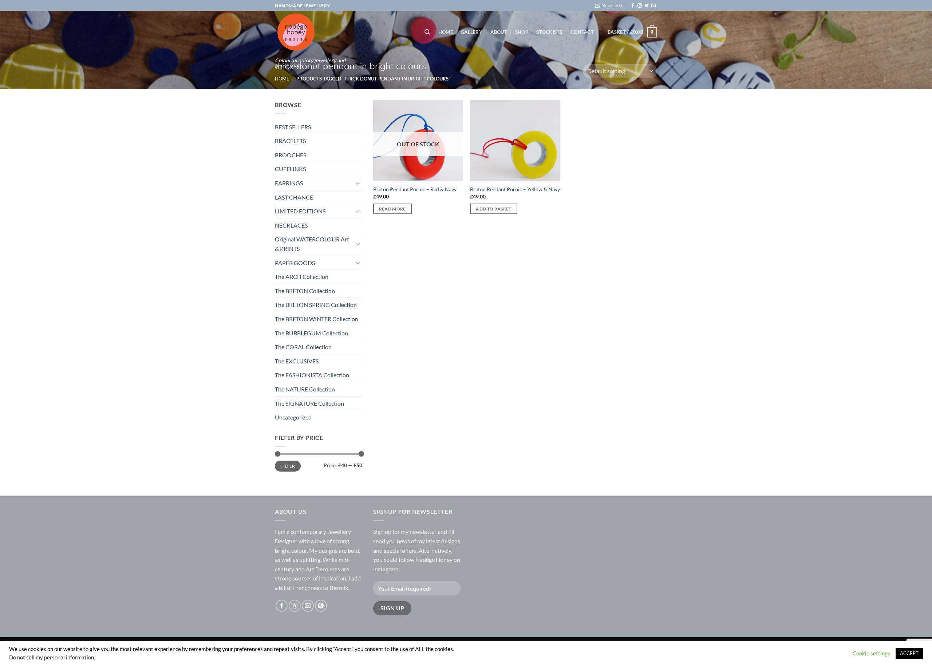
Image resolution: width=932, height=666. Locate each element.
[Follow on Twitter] (646, 5)
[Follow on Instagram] (639, 5)
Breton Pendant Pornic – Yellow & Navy (515, 189)
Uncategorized (293, 417)
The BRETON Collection (305, 290)
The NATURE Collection (305, 389)
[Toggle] (358, 183)
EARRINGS (289, 183)
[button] (610, 5)
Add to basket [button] (494, 208)
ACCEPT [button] (909, 653)
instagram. (386, 568)
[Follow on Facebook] (633, 5)
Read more (392, 208)
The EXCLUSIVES (297, 361)
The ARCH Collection (301, 276)
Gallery (471, 32)
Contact (582, 32)
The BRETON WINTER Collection (316, 318)
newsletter (423, 531)
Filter (287, 466)
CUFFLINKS (290, 168)
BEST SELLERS (293, 126)
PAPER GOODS (295, 262)
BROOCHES (290, 154)
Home (445, 32)
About (498, 32)
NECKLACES (291, 225)
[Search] (427, 32)
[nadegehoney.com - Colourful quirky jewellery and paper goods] (310, 32)
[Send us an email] (653, 5)
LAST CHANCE (294, 197)
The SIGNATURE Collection (309, 403)
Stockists (549, 32)
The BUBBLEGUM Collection (311, 333)
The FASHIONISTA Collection (312, 374)
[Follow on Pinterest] (321, 606)
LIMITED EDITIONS (300, 211)
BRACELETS (290, 140)
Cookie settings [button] (871, 653)
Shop (521, 32)
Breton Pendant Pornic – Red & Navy (415, 189)
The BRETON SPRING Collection (316, 304)
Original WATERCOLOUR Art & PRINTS (312, 244)
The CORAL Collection (303, 346)
